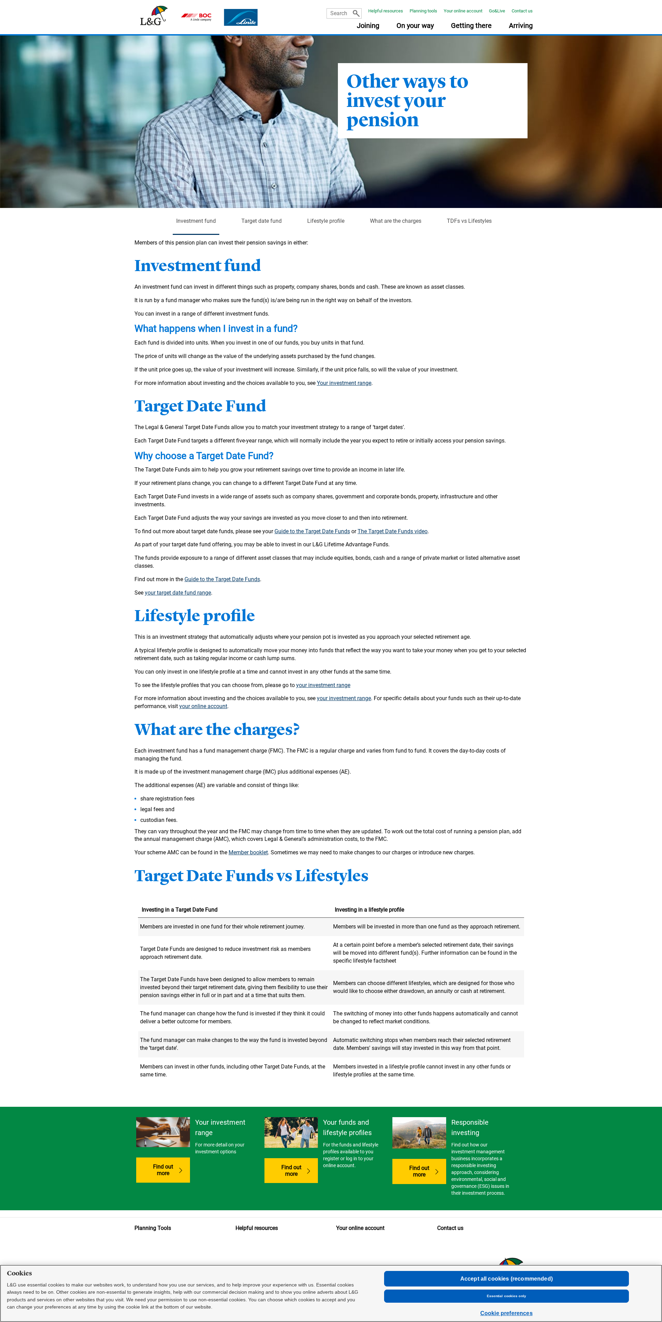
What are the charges (395, 221)
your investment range (323, 685)
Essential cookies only (506, 1296)
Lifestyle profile (325, 221)
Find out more (163, 1169)
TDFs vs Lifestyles (469, 221)
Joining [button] (368, 26)
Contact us (522, 10)
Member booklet (248, 852)
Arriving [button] (521, 26)
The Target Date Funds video (393, 531)
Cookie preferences (506, 1313)
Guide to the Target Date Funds (312, 531)
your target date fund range (178, 592)
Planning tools (423, 10)
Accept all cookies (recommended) (506, 1279)
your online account (203, 706)
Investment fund (196, 221)
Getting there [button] (471, 26)
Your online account (463, 10)
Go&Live (497, 10)
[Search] (356, 13)
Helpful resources (385, 10)
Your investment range (344, 383)
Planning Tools (152, 1228)
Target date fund (261, 221)
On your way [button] (415, 26)
